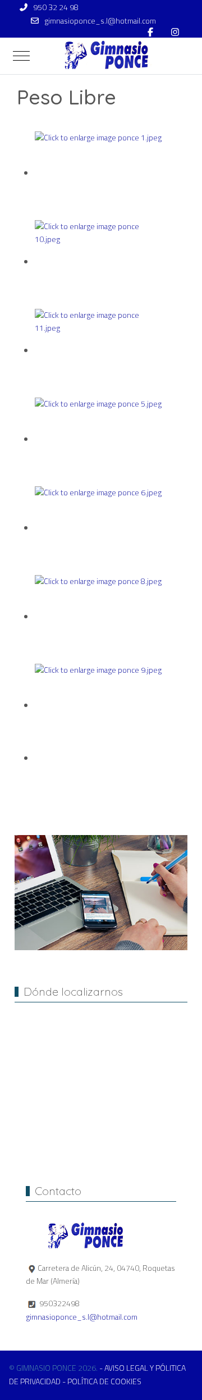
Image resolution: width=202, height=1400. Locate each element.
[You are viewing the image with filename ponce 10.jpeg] (99, 262)
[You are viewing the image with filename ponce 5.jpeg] (99, 439)
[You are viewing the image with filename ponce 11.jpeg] (99, 351)
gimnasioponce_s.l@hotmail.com (100, 20)
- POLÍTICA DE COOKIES (101, 1381)
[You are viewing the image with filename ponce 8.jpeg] (99, 617)
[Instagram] (175, 32)
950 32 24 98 (56, 7)
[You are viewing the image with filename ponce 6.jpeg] (99, 528)
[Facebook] (150, 32)
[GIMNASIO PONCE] (103, 56)
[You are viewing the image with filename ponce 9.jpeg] (99, 706)
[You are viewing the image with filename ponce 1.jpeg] (99, 173)
